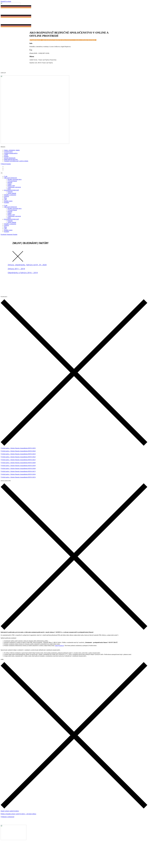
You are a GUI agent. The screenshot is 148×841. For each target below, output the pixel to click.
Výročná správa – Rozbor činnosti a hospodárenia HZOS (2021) (18, 459)
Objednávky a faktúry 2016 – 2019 (23, 272)
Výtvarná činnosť (12, 181)
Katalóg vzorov (8, 201)
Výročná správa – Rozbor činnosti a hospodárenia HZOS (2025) (18, 448)
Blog (5, 198)
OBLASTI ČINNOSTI (10, 178)
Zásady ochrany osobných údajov (10, 811)
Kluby (9, 188)
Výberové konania (6, 164)
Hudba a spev (11, 185)
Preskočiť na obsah (6, 1)
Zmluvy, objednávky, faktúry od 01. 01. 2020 (27, 265)
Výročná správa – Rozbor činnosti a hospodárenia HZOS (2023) (18, 454)
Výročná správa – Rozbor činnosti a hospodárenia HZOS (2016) (18, 474)
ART (5, 199)
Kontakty (6, 202)
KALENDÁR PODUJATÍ (11, 190)
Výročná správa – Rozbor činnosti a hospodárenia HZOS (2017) (18, 471)
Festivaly (6, 196)
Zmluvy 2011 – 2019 (16, 269)
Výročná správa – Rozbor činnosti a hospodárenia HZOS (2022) (18, 457)
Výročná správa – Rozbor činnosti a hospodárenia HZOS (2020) (18, 462)
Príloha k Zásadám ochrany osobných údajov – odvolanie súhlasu (18, 814)
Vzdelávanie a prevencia (14, 187)
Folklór (9, 184)
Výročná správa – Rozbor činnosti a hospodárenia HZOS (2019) (18, 465)
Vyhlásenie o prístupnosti (7, 816)
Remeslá (10, 182)
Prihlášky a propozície (10, 195)
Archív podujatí (12, 193)
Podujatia (10, 191)
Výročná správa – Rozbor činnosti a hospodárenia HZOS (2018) (18, 468)
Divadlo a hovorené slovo (14, 179)
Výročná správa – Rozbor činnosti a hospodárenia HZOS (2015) (18, 477)
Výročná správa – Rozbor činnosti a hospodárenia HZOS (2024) (18, 451)
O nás (5, 176)
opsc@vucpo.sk (59, 645)
